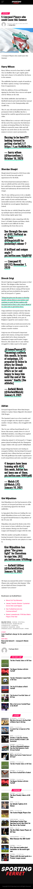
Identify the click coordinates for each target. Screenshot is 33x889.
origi (18, 627)
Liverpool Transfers (8, 627)
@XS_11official (15, 234)
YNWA (27, 628)
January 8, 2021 (12, 395)
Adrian (15, 622)
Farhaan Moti (12, 25)
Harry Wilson (17, 623)
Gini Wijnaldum (7, 623)
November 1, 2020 (15, 265)
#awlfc (17, 380)
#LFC (21, 466)
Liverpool (15, 625)
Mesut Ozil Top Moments (14, 600)
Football (22, 622)
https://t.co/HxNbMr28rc (18, 146)
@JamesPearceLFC (15, 349)
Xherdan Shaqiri (18, 628)
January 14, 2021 (13, 487)
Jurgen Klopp (6, 625)
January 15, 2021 (13, 571)
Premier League (7, 628)
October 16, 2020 (13, 158)
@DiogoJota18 (12, 240)
